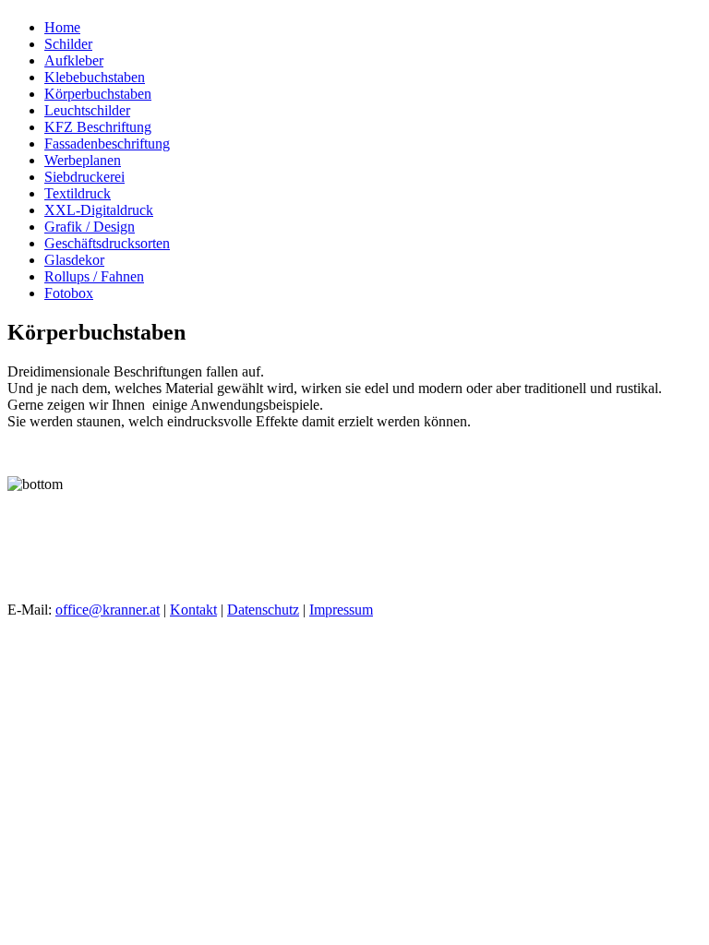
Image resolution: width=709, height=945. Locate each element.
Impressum (341, 609)
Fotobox (68, 293)
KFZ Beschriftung (97, 127)
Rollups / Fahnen (94, 276)
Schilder (68, 44)
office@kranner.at (107, 609)
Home (62, 27)
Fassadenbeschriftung (107, 143)
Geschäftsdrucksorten (107, 243)
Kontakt (193, 609)
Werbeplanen (82, 160)
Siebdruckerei (84, 177)
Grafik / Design (89, 226)
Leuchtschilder (87, 110)
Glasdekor (74, 260)
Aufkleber (73, 60)
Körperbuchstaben (97, 94)
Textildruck (77, 193)
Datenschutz (263, 609)
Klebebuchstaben (94, 77)
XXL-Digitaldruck (98, 210)
